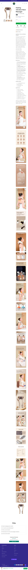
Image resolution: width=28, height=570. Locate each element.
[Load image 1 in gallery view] (4, 21)
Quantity (17, 19)
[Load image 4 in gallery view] (11, 21)
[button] (1, 3)
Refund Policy (3, 553)
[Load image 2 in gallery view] (7, 21)
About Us (3, 548)
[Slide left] (2, 21)
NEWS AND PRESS (4, 551)
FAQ (2, 550)
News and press (16, 553)
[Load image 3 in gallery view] (9, 21)
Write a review (14, 541)
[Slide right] (13, 21)
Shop (14, 548)
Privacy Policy (3, 556)
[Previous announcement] (1, 1)
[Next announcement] (26, 1)
